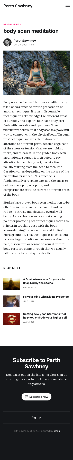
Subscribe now (38, 396)
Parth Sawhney (17, 6)
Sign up (36, 417)
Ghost (57, 430)
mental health (12, 24)
